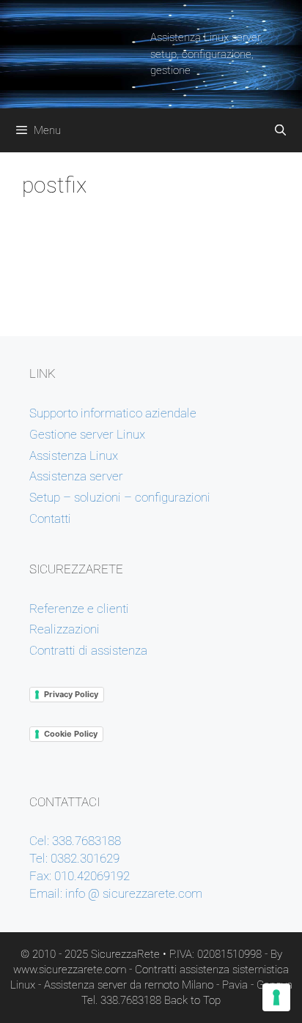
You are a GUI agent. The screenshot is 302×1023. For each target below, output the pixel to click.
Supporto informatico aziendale (112, 413)
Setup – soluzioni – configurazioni (119, 497)
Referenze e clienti (79, 608)
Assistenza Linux (73, 455)
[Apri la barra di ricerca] (280, 130)
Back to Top (192, 1000)
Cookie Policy (70, 734)
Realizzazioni (64, 629)
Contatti (50, 518)
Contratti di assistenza (88, 650)
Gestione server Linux (87, 434)
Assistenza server (76, 476)
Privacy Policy (71, 694)
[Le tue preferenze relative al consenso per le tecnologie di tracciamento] (276, 997)
